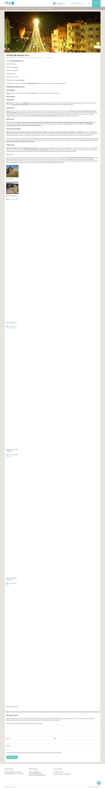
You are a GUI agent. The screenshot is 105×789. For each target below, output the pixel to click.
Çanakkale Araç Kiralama (41, 8)
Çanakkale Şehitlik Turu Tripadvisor (62, 774)
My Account (96, 2)
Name (8, 738)
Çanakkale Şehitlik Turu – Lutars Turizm (14, 773)
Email (55, 738)
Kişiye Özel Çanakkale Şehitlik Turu (37, 775)
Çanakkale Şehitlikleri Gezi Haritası (13, 772)
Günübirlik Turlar (37, 57)
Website (8, 745)
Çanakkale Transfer (58, 772)
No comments (48, 57)
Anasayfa (7, 8)
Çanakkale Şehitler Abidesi (35, 773)
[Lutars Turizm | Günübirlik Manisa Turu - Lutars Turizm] (9, 3)
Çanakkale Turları (28, 8)
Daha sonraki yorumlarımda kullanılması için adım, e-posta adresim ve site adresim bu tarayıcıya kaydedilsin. (34, 752)
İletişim (50, 8)
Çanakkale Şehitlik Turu (16, 8)
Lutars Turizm (22, 57)
